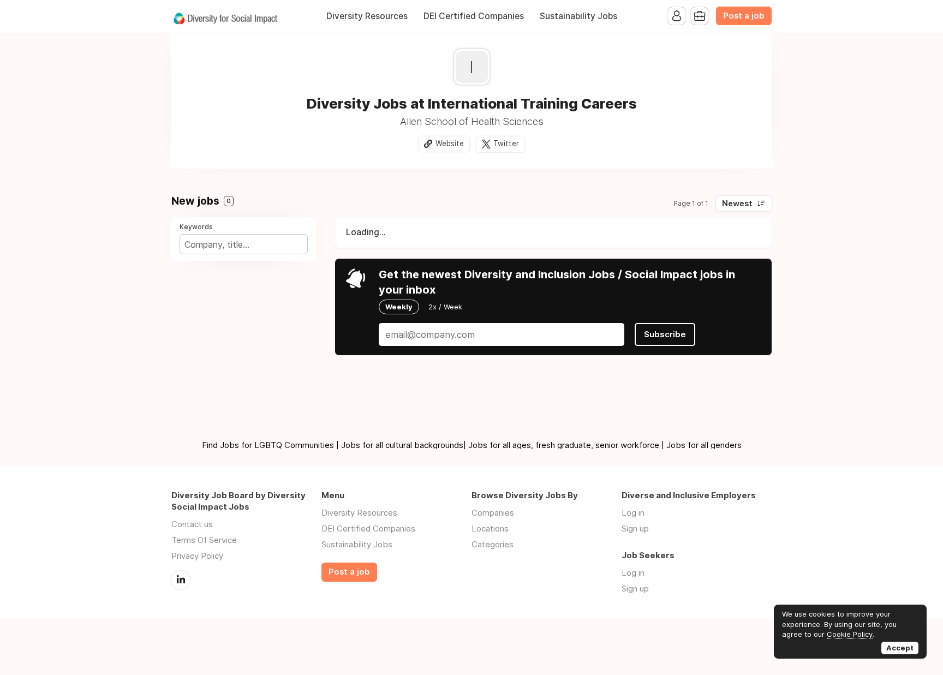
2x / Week (445, 306)
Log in (633, 512)
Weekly (399, 306)
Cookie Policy (850, 634)
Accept (900, 647)
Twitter (506, 143)
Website (449, 143)
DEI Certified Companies (473, 16)
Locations (490, 528)
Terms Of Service (204, 540)
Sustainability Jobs (578, 16)
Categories (493, 544)
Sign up (635, 528)
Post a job (744, 16)
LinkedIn (180, 580)
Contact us (192, 524)
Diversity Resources (367, 16)
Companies (493, 512)
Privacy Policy (197, 556)
